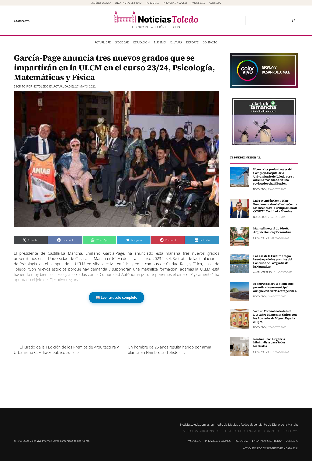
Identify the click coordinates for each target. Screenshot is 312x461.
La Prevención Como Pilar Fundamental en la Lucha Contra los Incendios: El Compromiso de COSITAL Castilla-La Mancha (275, 206)
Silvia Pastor (261, 237)
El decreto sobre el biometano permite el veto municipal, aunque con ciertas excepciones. (275, 287)
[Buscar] (293, 20)
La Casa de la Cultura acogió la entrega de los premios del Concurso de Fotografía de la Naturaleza (272, 261)
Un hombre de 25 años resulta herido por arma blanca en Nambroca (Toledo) (169, 349)
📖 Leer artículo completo (116, 297)
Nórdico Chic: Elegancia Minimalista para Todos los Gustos (269, 342)
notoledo (41, 86)
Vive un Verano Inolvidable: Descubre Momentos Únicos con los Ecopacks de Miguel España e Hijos (275, 316)
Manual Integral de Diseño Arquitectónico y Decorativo (272, 230)
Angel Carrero (262, 272)
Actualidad (62, 86)
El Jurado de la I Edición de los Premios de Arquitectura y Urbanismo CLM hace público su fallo (66, 349)
